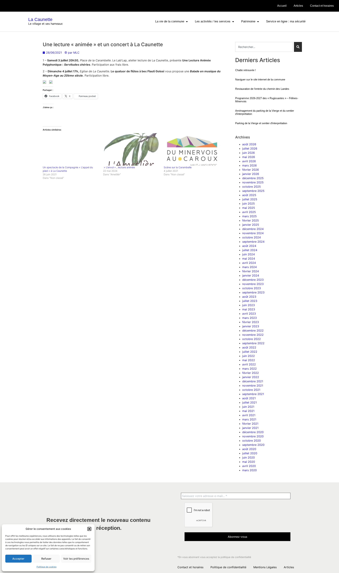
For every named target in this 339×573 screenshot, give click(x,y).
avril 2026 (249, 161)
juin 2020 (248, 457)
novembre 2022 (253, 334)
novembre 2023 (253, 284)
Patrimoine (248, 21)
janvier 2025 (250, 224)
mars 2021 (249, 419)
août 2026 (249, 144)
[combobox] (264, 47)
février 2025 (250, 220)
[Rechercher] (298, 47)
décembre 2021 (252, 381)
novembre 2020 (253, 436)
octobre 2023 (251, 288)
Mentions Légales (265, 567)
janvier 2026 (250, 174)
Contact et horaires (322, 5)
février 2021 (250, 423)
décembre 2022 (253, 330)
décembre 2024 (253, 229)
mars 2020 (249, 470)
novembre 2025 (253, 182)
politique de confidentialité (236, 557)
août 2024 (249, 246)
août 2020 (249, 449)
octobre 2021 (251, 390)
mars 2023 (249, 318)
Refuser (46, 558)
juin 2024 (248, 254)
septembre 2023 (253, 292)
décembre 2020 (253, 432)
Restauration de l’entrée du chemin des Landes (262, 88)
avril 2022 (249, 364)
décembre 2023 (253, 279)
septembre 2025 (253, 191)
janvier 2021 (250, 428)
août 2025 (249, 195)
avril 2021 (248, 415)
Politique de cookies (46, 566)
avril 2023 (249, 313)
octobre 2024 (251, 237)
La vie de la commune (169, 21)
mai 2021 (248, 411)
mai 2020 (248, 461)
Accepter (18, 558)
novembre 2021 (252, 385)
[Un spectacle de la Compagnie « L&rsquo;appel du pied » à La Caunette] (71, 149)
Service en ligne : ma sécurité (285, 21)
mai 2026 (248, 157)
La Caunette (40, 19)
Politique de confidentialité (228, 567)
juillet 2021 (249, 402)
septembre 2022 (253, 343)
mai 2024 (248, 258)
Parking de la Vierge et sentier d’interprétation (261, 123)
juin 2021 (248, 406)
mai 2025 (248, 208)
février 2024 (250, 271)
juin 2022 (248, 356)
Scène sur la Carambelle (178, 167)
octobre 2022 (251, 339)
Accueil (282, 5)
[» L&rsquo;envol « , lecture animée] (131, 149)
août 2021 (249, 398)
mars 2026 (249, 165)
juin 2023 (248, 305)
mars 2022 (249, 368)
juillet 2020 (249, 453)
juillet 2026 (249, 148)
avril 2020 (249, 466)
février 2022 (250, 373)
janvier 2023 (250, 326)
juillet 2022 (249, 351)
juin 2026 (248, 152)
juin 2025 (248, 203)
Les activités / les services (212, 21)
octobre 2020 (251, 440)
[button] (89, 529)
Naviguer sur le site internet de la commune (260, 79)
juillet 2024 (249, 250)
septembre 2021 (253, 394)
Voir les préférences (76, 558)
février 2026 (250, 169)
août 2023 (249, 296)
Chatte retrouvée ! (245, 70)
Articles (298, 5)
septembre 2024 (253, 241)
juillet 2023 (249, 301)
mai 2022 (248, 360)
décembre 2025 (253, 178)
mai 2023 (248, 309)
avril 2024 (249, 263)
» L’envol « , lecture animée (119, 167)
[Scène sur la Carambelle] (192, 149)
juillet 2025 (249, 199)
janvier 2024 (250, 275)
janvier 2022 (250, 377)
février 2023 (250, 322)
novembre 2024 (253, 233)
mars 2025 (249, 216)
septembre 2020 (253, 445)
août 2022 (249, 347)
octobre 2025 (251, 186)
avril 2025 (249, 212)
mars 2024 (249, 267)
